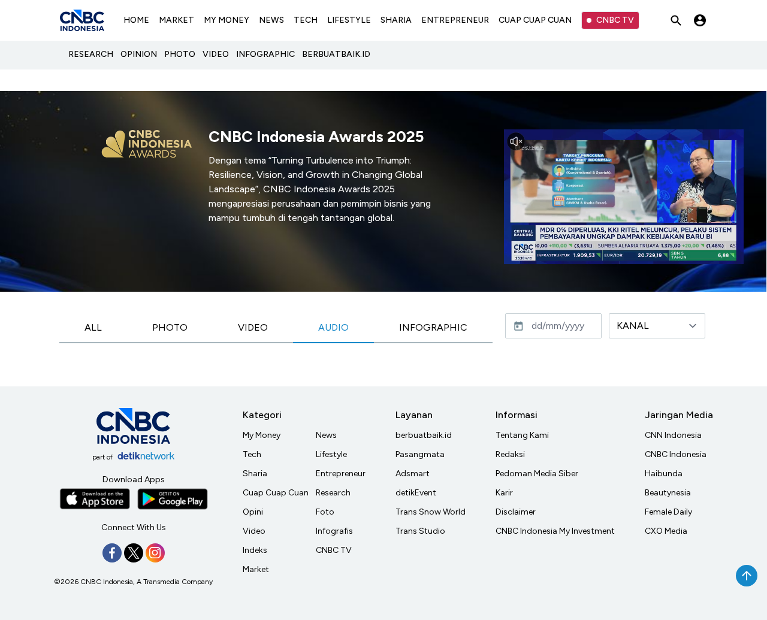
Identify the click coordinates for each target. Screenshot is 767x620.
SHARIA (396, 20)
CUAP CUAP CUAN (535, 20)
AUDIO (333, 327)
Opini (253, 512)
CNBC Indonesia (675, 454)
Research (333, 493)
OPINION (138, 54)
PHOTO (179, 54)
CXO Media (666, 531)
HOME (136, 20)
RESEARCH (90, 54)
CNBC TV (615, 20)
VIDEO (216, 54)
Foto (325, 512)
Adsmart (412, 473)
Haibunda (664, 473)
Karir (504, 493)
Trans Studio (420, 531)
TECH (306, 20)
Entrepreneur (341, 473)
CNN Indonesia (673, 435)
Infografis (334, 531)
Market (256, 569)
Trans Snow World (430, 512)
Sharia (255, 473)
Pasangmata (420, 454)
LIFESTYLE (349, 20)
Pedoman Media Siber (537, 473)
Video (254, 531)
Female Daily (668, 512)
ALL (93, 327)
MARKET (176, 20)
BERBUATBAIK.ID (336, 54)
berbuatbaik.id (423, 435)
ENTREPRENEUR (455, 20)
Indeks (255, 550)
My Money (261, 435)
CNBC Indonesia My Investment (555, 531)
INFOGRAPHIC (265, 54)
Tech (252, 454)
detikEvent (415, 493)
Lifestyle (331, 454)
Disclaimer (516, 512)
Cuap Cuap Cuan (276, 493)
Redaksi (510, 454)
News (326, 435)
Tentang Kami (522, 435)
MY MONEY (226, 20)
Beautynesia (668, 493)
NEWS (271, 20)
